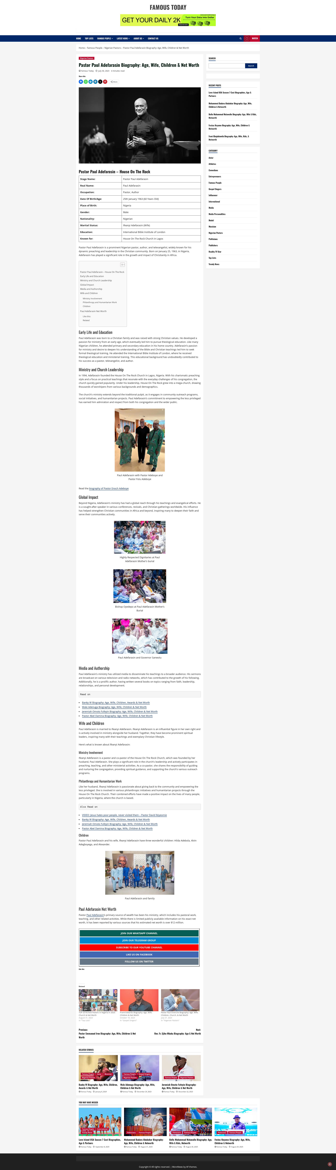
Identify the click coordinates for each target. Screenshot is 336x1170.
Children (86, 306)
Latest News (122, 38)
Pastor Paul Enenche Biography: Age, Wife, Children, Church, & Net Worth (179, 1013)
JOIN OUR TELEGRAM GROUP (139, 940)
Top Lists (89, 38)
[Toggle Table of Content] (121, 264)
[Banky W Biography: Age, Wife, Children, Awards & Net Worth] (98, 1068)
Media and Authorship (91, 289)
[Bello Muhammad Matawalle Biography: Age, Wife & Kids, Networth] (190, 1122)
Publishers (213, 245)
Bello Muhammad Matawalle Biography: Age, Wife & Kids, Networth (190, 1141)
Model (211, 220)
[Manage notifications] (330, 1164)
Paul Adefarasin (95, 915)
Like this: (87, 316)
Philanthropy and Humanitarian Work (100, 302)
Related (86, 320)
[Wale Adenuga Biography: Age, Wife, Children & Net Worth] (139, 1068)
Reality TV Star (215, 251)
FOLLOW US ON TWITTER (139, 961)
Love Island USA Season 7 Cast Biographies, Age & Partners (100, 1141)
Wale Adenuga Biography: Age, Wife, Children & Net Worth (114, 707)
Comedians (213, 170)
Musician (108, 1074)
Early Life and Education (92, 276)
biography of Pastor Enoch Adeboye (109, 488)
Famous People (104, 38)
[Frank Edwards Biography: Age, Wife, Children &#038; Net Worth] (139, 1000)
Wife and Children (89, 293)
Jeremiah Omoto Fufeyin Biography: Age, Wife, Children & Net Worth (120, 711)
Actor (99, 1074)
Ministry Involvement (92, 298)
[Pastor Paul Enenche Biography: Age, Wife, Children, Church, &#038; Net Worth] (180, 1000)
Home (78, 38)
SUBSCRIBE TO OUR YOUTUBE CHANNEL (139, 947)
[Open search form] (241, 38)
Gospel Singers (144, 1074)
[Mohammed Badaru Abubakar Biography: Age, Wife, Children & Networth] (145, 1122)
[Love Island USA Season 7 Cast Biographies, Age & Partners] (100, 1122)
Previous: (107, 1033)
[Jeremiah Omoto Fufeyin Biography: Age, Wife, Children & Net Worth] (181, 1068)
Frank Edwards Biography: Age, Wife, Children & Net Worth (136, 1013)
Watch (255, 38)
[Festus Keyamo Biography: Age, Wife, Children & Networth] (236, 1122)
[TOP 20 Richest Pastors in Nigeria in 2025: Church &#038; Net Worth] (98, 1000)
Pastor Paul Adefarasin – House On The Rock (102, 272)
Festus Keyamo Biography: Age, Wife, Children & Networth (232, 1141)
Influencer (213, 195)
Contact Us (153, 38)
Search (212, 58)
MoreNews (177, 1166)
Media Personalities (217, 214)
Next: (177, 1031)
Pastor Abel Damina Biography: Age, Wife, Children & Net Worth (117, 715)
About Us (138, 38)
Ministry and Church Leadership (96, 280)
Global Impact (87, 284)
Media (211, 207)
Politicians (213, 239)
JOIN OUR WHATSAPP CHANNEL (139, 933)
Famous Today (168, 7)
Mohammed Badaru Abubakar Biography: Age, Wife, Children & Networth (143, 1141)
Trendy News (214, 264)
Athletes (212, 164)
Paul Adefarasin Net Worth (93, 311)
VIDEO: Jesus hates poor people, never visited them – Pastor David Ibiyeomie (124, 815)
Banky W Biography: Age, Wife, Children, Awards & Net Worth (116, 702)
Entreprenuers (215, 176)
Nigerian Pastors (86, 58)
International (214, 201)
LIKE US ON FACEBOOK (139, 954)
